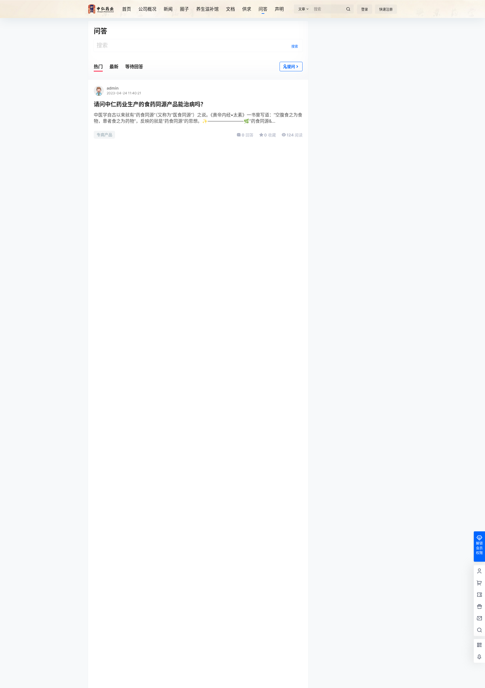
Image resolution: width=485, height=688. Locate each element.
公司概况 (147, 9)
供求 (246, 9)
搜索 (294, 46)
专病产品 (104, 134)
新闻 (168, 9)
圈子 (184, 9)
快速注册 (386, 9)
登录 (364, 9)
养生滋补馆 (207, 9)
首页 (126, 9)
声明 (279, 9)
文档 (230, 9)
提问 (291, 66)
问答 (262, 9)
